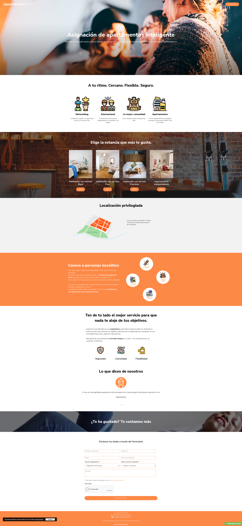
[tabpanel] (121, 37)
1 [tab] (118, 74)
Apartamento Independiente (161, 183)
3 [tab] (122, 74)
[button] (232, 4)
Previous (3, 37)
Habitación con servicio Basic (80, 183)
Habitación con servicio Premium (134, 183)
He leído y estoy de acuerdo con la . (104, 480)
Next (239, 37)
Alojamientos (181, 4)
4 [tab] (124, 74)
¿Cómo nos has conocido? (130, 462)
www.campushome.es (121, 524)
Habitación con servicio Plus (107, 183)
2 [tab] (120, 74)
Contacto (196, 4)
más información (39, 519)
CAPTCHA (88, 484)
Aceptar (50, 519)
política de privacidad (116, 480)
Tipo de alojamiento (92, 462)
